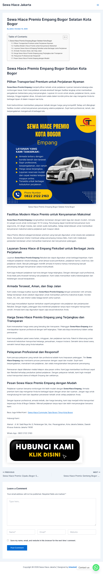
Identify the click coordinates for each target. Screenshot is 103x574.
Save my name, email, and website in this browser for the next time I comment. (43, 540)
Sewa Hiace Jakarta (17, 5)
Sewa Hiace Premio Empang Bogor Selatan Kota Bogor (31, 41)
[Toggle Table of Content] (64, 37)
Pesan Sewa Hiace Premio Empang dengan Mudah (31, 58)
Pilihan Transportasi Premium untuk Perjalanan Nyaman (33, 43)
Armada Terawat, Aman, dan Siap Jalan (28, 51)
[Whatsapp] (96, 567)
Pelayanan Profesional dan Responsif (27, 56)
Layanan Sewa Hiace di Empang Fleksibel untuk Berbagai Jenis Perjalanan (40, 48)
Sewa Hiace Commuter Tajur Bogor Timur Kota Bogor (50, 412)
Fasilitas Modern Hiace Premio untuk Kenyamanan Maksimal (35, 46)
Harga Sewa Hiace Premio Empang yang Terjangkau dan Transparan (38, 53)
